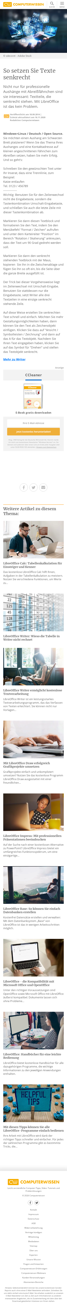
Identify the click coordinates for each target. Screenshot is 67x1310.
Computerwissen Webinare (33, 1273)
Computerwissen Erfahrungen (33, 1268)
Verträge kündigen (33, 1232)
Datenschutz (33, 1218)
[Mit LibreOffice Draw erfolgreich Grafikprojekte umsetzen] (33, 739)
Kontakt (33, 1209)
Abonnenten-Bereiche (33, 1282)
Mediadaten (33, 1241)
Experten (33, 1255)
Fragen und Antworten (33, 1264)
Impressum (33, 1214)
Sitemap (33, 1246)
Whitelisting (33, 1237)
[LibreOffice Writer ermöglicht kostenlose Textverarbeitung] (33, 666)
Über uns (33, 1250)
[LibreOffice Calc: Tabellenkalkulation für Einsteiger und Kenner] (33, 539)
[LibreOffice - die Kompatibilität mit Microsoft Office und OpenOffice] (33, 957)
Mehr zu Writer (14, 359)
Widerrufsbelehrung (33, 1227)
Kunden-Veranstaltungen (33, 1277)
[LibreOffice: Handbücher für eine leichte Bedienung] (33, 1030)
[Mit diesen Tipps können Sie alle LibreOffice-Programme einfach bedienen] (33, 1103)
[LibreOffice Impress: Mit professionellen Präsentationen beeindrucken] (33, 812)
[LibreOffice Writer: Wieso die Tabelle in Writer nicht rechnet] (33, 612)
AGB (34, 1223)
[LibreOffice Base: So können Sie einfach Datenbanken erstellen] (33, 885)
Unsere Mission (34, 1259)
